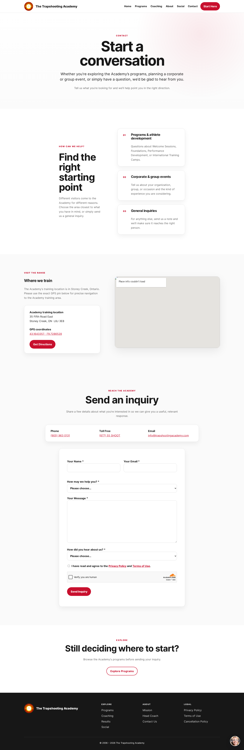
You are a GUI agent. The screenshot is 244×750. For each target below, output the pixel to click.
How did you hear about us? (86, 549)
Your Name (75, 461)
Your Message (77, 498)
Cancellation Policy (196, 721)
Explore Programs (122, 671)
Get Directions (42, 344)
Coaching (107, 715)
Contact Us (150, 721)
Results (105, 721)
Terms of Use (141, 566)
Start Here (210, 6)
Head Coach (150, 715)
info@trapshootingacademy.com (168, 435)
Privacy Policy (117, 566)
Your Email (132, 461)
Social (105, 727)
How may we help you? (83, 481)
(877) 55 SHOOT (109, 435)
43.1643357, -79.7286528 (46, 333)
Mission (147, 710)
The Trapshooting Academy (56, 6)
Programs (107, 710)
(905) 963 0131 (60, 435)
